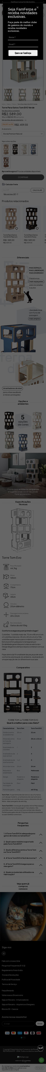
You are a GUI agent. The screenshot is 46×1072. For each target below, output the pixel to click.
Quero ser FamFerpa (23, 53)
